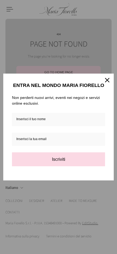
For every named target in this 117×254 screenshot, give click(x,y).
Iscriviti (58, 159)
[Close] (107, 80)
